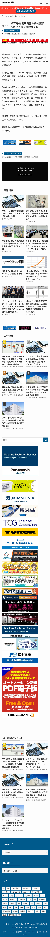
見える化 (30, 911)
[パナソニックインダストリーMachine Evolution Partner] (20, 637)
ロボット (13, 900)
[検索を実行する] (45, 439)
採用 (45, 903)
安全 (32, 903)
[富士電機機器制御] (20, 662)
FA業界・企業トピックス (12, 30)
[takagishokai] (25, 144)
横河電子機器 (16, 34)
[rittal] (20, 624)
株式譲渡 (7, 34)
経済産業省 (6, 911)
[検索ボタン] (41, 3)
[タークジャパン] (20, 535)
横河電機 (24, 34)
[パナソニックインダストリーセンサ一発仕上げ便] (20, 649)
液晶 (27, 907)
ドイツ (35, 896)
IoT (8, 888)
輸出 (37, 911)
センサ (5, 896)
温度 (33, 907)
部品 (4, 915)
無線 (39, 907)
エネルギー (26, 888)
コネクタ (6, 892)
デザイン (19, 896)
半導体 (25, 903)
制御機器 (42, 900)
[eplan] (25, 329)
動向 (18, 903)
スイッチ (26, 892)
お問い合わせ (33, 927)
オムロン (36, 888)
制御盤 (5, 903)
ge (3, 888)
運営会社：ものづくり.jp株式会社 (36, 924)
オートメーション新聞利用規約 (13, 924)
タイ (11, 896)
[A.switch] (40, 144)
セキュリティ (36, 892)
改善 (16, 907)
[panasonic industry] (20, 475)
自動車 (15, 911)
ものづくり (16, 888)
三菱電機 (22, 900)
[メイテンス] (20, 561)
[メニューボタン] (47, 3)
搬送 (10, 907)
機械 (21, 907)
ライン (5, 900)
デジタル (28, 896)
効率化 (12, 903)
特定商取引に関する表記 (20, 927)
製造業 (22, 911)
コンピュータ (16, 892)
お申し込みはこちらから (25, 11)
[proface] (9, 144)
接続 (4, 907)
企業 (34, 900)
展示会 (38, 903)
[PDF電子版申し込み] (25, 43)
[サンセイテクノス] (20, 548)
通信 (43, 911)
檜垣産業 (32, 34)
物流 (45, 907)
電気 (18, 915)
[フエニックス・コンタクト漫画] (20, 586)
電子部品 (12, 915)
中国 (29, 900)
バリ (42, 896)
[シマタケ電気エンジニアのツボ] (20, 573)
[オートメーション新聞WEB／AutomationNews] (8, 3)
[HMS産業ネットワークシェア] (20, 516)
